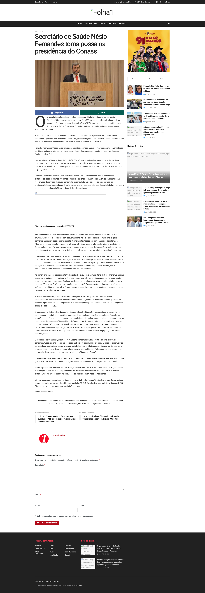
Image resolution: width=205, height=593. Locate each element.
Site (82, 505)
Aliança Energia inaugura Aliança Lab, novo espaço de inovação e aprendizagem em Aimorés (156, 190)
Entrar (168, 2)
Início (36, 31)
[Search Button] (169, 24)
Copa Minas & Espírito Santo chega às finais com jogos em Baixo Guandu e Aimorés (109, 548)
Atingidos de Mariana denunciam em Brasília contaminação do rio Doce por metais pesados (156, 116)
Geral (42, 31)
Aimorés (103, 24)
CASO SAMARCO (39, 553)
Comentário (40, 465)
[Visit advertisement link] (148, 51)
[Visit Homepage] (102, 12)
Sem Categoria (70, 552)
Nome (38, 495)
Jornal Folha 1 (59, 435)
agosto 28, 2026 (136, 180)
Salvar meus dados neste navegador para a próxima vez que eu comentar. (65, 516)
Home (80, 24)
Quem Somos (39, 2)
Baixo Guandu (91, 24)
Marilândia (54, 555)
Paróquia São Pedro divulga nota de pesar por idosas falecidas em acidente (156, 88)
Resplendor (69, 549)
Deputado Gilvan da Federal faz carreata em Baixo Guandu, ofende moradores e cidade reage (156, 102)
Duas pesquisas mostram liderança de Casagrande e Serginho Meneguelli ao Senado (155, 220)
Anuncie (47, 2)
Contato (54, 2)
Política (113, 24)
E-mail (38, 505)
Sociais (122, 24)
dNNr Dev (79, 585)
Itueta (52, 552)
